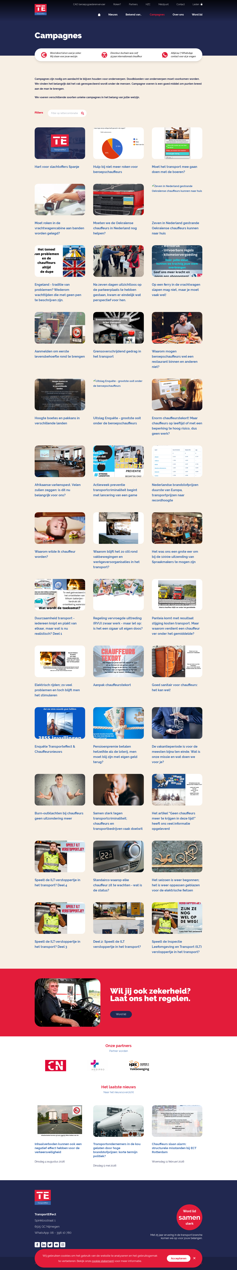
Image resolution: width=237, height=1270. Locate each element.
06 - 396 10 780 (60, 1232)
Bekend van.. (134, 14)
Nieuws (113, 14)
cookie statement (103, 1261)
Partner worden (118, 1051)
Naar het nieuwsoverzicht (119, 1092)
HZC (148, 4)
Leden (196, 4)
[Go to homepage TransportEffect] (41, 9)
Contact (181, 4)
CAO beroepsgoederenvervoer (89, 4)
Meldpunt (163, 4)
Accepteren (178, 1258)
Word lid (197, 14)
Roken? (117, 4)
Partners (133, 4)
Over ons (178, 14)
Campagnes (157, 14)
